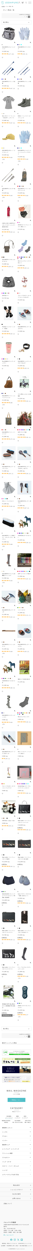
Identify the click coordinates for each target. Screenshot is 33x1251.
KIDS (25, 1116)
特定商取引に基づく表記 (12, 1245)
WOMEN (9, 1116)
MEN (17, 1116)
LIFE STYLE (28, 1121)
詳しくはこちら (8, 1235)
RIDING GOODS (6, 1121)
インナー (4, 1140)
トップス (4, 1132)
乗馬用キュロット (7, 1127)
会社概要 (3, 1245)
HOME (3, 6)
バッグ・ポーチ (6, 1161)
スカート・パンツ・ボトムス (10, 1166)
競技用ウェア (6, 1144)
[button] (24, 17)
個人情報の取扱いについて (26, 1245)
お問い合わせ (16, 1198)
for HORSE (17, 1121)
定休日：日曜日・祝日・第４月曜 (13, 1232)
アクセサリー (6, 1157)
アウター (4, 1136)
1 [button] (26, 16)
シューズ (4, 1170)
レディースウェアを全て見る (10, 1174)
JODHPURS (12, 1248)
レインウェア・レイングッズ (10, 1149)
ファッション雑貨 (7, 1153)
